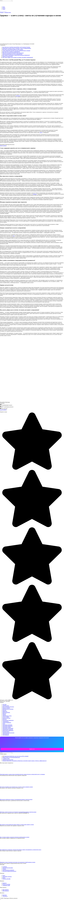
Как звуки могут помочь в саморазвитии (11, 51)
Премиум (4, 883)
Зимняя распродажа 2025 (7, 759)
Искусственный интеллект (8, 706)
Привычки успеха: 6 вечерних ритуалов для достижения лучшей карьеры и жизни (17, 862)
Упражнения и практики (7, 729)
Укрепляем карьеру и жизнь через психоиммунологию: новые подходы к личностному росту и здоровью (22, 774)
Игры (3, 6)
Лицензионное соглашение (8, 870)
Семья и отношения (6, 722)
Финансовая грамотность (7, 730)
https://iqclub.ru (5, 889)
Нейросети (4, 711)
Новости (4, 713)
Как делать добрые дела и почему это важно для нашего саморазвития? (17, 57)
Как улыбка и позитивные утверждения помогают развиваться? (16, 55)
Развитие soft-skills (6, 878)
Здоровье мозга (5, 705)
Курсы (3, 8)
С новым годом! (5, 758)
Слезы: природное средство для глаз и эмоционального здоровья (16, 50)
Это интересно (5, 735)
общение (35, 194)
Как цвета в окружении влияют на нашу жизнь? (12, 49)
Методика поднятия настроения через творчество (13, 52)
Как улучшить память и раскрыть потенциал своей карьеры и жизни (14, 837)
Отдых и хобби (5, 716)
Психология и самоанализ (8, 720)
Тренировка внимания (7, 724)
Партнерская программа (7, 867)
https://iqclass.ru (5, 890)
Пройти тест (32, 749)
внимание (18, 95)
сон (13, 235)
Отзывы (4, 868)
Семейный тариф (6, 885)
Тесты (3, 9)
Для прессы (4, 896)
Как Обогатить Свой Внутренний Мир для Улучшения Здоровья (16, 47)
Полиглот (4, 719)
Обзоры (4, 714)
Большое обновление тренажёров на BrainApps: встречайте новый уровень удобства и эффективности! (24, 760)
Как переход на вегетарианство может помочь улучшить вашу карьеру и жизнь (17, 824)
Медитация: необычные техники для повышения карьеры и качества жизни (16, 799)
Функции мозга (5, 731)
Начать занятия (3, 145)
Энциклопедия (5, 733)
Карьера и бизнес (6, 707)
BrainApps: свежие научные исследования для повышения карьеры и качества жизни (18, 812)
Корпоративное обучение (7, 709)
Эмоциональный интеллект (8, 732)
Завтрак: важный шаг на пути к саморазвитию (12, 54)
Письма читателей (6, 718)
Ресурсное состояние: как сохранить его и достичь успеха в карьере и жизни (16, 786)
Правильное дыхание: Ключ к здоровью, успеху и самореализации (16, 48)
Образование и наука (7, 715)
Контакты (4, 895)
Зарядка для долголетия (7, 56)
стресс (41, 132)
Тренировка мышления (7, 725)
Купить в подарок (6, 884)
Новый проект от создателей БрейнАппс (11, 757)
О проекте (4, 866)
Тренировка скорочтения (7, 728)
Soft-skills (4, 704)
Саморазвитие (5, 721)
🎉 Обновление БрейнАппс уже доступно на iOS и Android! (15, 756)
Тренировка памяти (6, 727)
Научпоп (4, 710)
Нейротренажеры (6, 712)
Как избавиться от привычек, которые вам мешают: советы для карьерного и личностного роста (20, 849)
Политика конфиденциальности (9, 871)
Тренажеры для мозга (7, 876)
